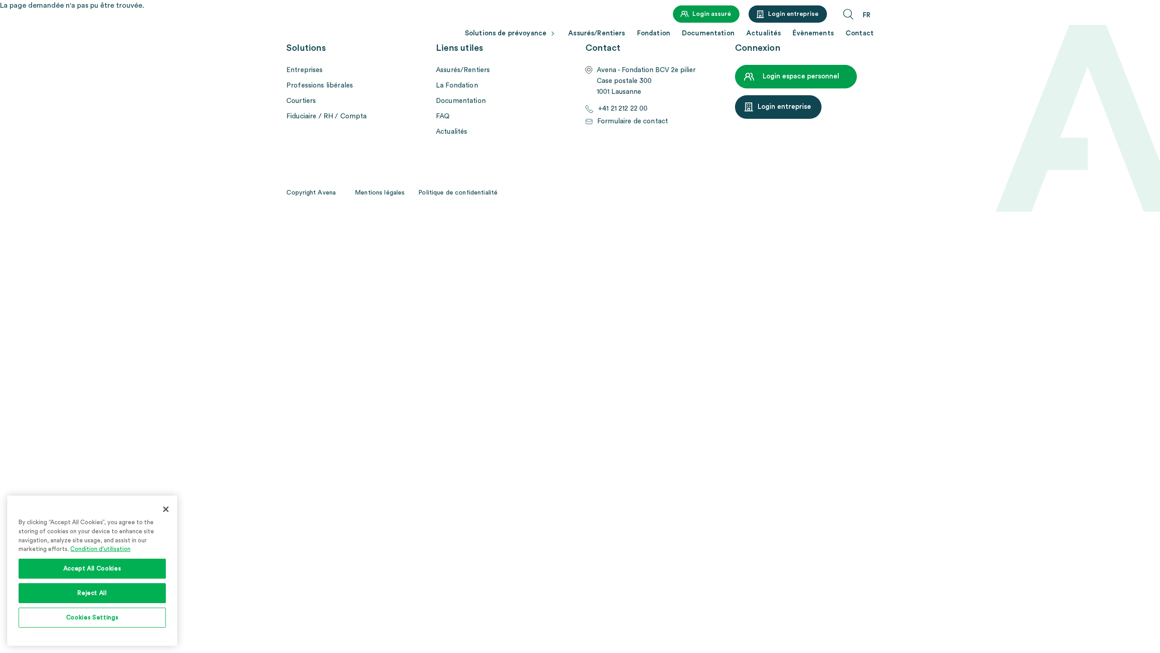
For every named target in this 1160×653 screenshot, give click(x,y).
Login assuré (711, 14)
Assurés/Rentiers (596, 33)
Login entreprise (793, 14)
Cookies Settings (92, 617)
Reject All (92, 593)
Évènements (813, 33)
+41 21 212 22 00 (623, 108)
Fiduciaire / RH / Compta (326, 116)
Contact (860, 33)
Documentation (708, 33)
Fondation (653, 33)
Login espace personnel (801, 76)
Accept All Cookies (92, 568)
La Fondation (457, 85)
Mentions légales (380, 193)
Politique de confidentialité (458, 193)
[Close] (166, 509)
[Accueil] (324, 30)
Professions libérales (319, 85)
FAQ (443, 116)
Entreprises (304, 70)
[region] (92, 571)
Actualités (763, 33)
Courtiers (301, 100)
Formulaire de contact (632, 121)
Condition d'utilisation (100, 549)
